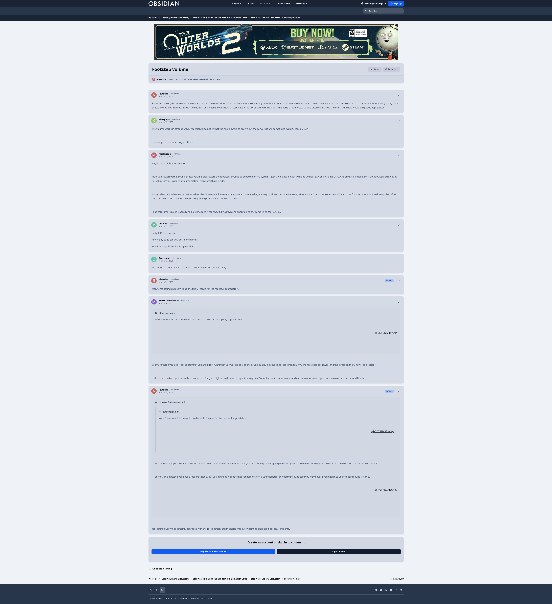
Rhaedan (161, 79)
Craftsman (164, 258)
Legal (209, 598)
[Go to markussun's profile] (154, 155)
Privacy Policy (156, 598)
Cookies (183, 598)
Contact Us (171, 598)
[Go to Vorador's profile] (154, 225)
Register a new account (213, 551)
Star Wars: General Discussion (204, 79)
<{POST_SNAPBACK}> (385, 332)
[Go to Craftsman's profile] (154, 259)
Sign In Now (338, 551)
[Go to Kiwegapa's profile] (154, 120)
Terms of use (197, 598)
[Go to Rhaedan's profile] (153, 79)
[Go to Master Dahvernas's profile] (154, 302)
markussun (165, 153)
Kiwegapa (164, 119)
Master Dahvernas (169, 300)
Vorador (163, 223)
